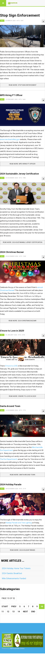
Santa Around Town (10, 406)
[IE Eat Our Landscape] (22, 640)
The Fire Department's (9, 459)
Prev (13, 606)
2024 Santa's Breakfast (12, 573)
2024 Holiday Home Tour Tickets (16, 568)
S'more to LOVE (11, 366)
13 (13, 611)
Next (25, 611)
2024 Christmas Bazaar (12, 252)
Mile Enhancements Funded (14, 578)
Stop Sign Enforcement (20, 15)
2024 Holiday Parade (10, 484)
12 (8, 611)
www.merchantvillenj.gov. (10, 139)
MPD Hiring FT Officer (11, 95)
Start (5, 606)
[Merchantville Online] (13, 3)
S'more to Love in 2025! (12, 330)
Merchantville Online (17, 648)
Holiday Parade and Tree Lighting (19, 523)
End (33, 611)
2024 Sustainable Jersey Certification (19, 173)
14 (19, 611)
